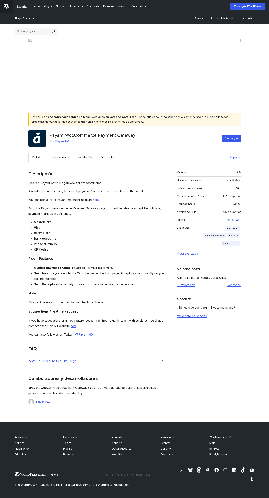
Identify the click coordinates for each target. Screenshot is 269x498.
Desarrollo (107, 157)
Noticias (19, 442)
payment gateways (214, 235)
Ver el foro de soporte (192, 316)
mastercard (233, 228)
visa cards (233, 235)
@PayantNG (84, 334)
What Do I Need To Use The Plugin (52, 361)
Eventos (166, 442)
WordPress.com (220, 437)
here (96, 200)
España (54, 474)
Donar (166, 448)
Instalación (84, 157)
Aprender (118, 437)
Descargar (231, 138)
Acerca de (21, 437)
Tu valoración (186, 285)
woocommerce (231, 243)
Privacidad (21, 454)
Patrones (68, 454)
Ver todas (234, 285)
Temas (67, 442)
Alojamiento (22, 448)
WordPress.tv (121, 454)
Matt (213, 442)
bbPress (216, 448)
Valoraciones (60, 157)
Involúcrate (167, 437)
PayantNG (62, 141)
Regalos (167, 454)
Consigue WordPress (248, 6)
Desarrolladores (121, 448)
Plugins (67, 448)
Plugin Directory (24, 18)
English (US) (233, 219)
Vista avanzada (187, 253)
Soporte (235, 157)
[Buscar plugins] (53, 31)
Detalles (37, 157)
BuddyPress (218, 454)
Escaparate (70, 437)
